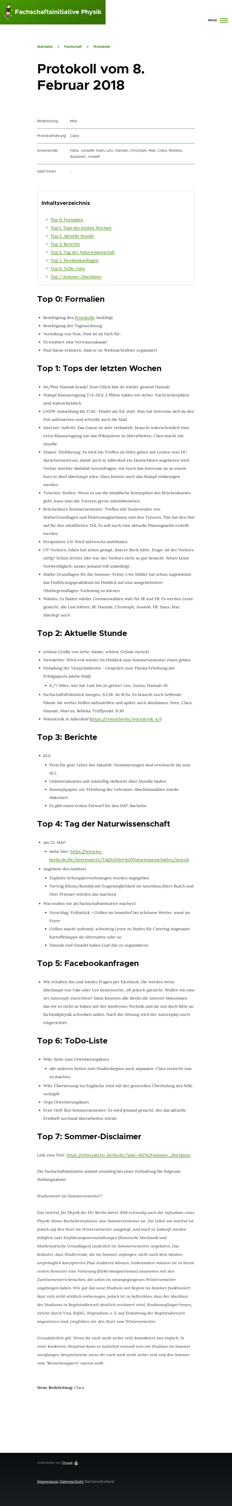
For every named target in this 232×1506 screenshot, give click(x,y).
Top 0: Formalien (67, 219)
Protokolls (84, 317)
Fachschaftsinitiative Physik (58, 12)
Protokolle (102, 46)
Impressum (47, 1481)
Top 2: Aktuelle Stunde (72, 235)
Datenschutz (72, 1481)
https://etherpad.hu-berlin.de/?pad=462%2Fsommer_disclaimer (129, 1155)
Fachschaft (73, 46)
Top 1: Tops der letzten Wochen (81, 227)
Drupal (67, 1463)
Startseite (45, 46)
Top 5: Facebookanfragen (75, 260)
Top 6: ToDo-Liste (68, 268)
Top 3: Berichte (65, 244)
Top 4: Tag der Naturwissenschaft (83, 252)
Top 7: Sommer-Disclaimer (76, 276)
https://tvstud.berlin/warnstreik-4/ (125, 719)
